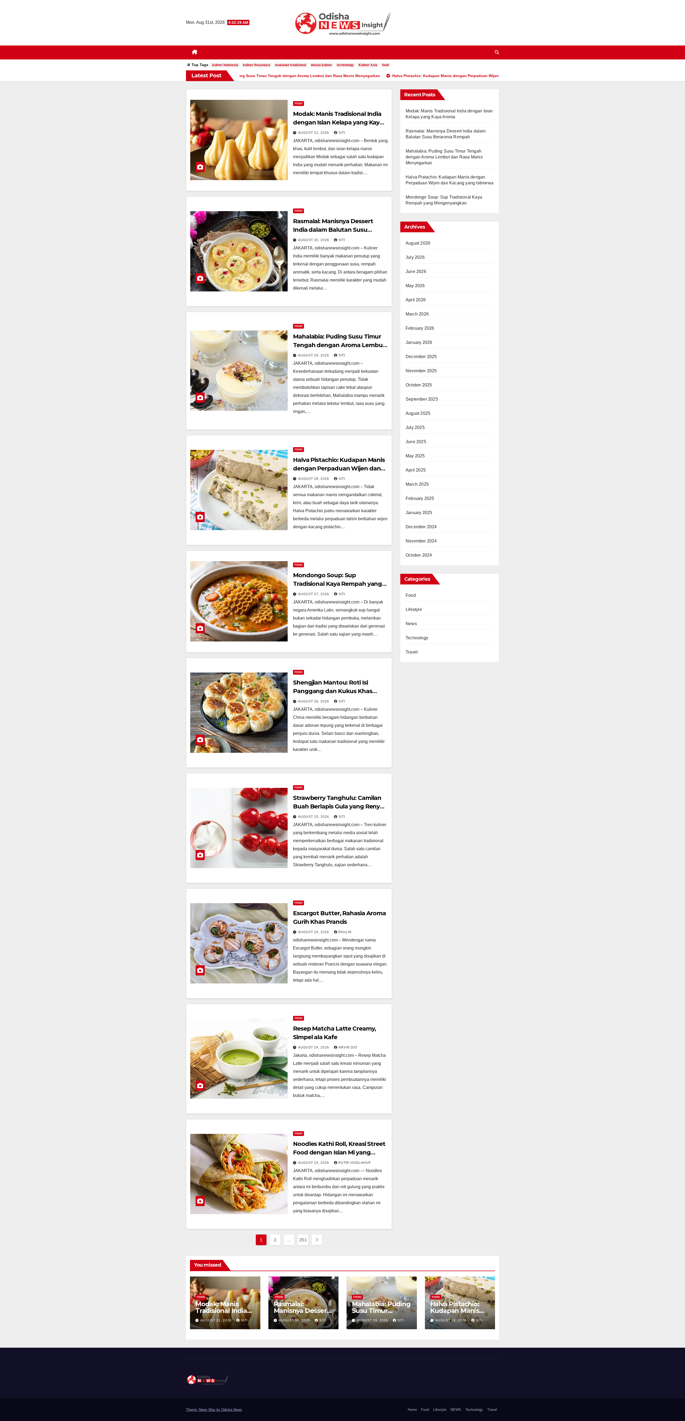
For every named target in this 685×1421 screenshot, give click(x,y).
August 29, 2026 (314, 355)
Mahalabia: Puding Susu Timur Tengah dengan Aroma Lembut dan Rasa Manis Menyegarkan (339, 345)
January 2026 (419, 342)
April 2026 (416, 300)
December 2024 (421, 527)
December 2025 (421, 356)
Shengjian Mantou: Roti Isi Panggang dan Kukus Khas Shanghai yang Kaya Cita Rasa (336, 691)
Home (412, 1410)
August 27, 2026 (314, 594)
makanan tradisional (290, 65)
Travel (412, 652)
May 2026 (415, 285)
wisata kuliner (321, 65)
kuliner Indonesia (225, 65)
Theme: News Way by (203, 1410)
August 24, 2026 (314, 932)
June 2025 (416, 441)
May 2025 (415, 456)
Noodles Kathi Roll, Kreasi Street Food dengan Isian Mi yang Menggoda (339, 1152)
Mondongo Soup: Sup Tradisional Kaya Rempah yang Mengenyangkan (337, 584)
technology (345, 65)
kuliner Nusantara (256, 65)
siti (341, 133)
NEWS (456, 1410)
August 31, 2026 (314, 133)
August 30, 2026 (314, 240)
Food (298, 103)
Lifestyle (414, 609)
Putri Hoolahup (354, 1163)
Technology (417, 638)
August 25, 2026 (314, 817)
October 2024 (419, 555)
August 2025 (418, 413)
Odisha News (231, 1410)
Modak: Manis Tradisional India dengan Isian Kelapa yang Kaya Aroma (338, 122)
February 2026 (420, 328)
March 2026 (417, 314)
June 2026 (416, 271)
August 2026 (418, 243)
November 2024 (421, 541)
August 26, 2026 (314, 701)
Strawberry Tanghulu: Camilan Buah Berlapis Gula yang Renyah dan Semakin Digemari (340, 806)
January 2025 (419, 512)
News (411, 623)
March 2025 (417, 484)
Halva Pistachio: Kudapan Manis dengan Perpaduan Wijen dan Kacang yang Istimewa (339, 468)
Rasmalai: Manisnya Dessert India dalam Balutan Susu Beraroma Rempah (333, 230)
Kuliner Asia (368, 65)
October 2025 (419, 385)
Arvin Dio (347, 1047)
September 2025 (422, 399)
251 (303, 1240)
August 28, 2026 (314, 479)
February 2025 (420, 498)
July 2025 (415, 427)
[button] (497, 52)
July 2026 (415, 257)
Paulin (345, 932)
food (385, 65)
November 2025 (421, 370)
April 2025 (416, 470)
